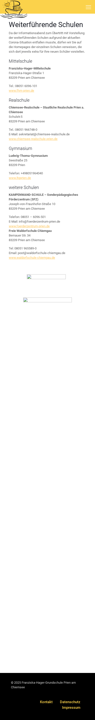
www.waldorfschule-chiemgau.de (32, 257)
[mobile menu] (88, 7)
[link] (46, 281)
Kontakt (46, 702)
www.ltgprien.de (20, 178)
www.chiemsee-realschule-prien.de (33, 139)
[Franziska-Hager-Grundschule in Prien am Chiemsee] (14, 6)
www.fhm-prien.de (21, 90)
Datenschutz (70, 702)
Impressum (71, 707)
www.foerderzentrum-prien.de (29, 226)
